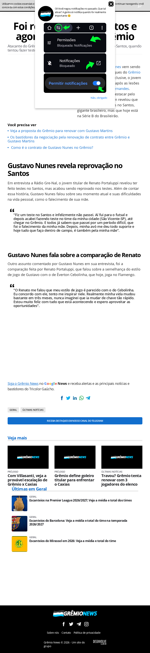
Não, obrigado (99, 97)
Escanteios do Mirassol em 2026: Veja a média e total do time (72, 541)
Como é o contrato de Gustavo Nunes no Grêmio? (51, 147)
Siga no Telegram (78, 624)
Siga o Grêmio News (23, 383)
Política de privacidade (87, 632)
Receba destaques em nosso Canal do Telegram (75, 420)
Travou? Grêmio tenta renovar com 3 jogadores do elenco (121, 480)
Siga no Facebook (63, 624)
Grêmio (134, 72)
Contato (66, 632)
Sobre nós (53, 632)
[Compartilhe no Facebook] (62, 398)
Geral (13, 410)
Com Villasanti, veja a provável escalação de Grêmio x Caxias (27, 480)
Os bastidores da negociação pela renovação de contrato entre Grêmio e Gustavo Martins (69, 139)
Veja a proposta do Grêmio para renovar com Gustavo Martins (61, 131)
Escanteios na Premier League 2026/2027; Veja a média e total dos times (80, 500)
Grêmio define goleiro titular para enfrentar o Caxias (74, 480)
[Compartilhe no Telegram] (88, 398)
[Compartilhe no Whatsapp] (81, 398)
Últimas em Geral (29, 488)
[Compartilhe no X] (68, 398)
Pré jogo (13, 472)
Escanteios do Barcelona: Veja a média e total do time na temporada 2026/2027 (78, 522)
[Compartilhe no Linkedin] (75, 398)
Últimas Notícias (33, 410)
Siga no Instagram (86, 624)
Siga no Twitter (71, 624)
